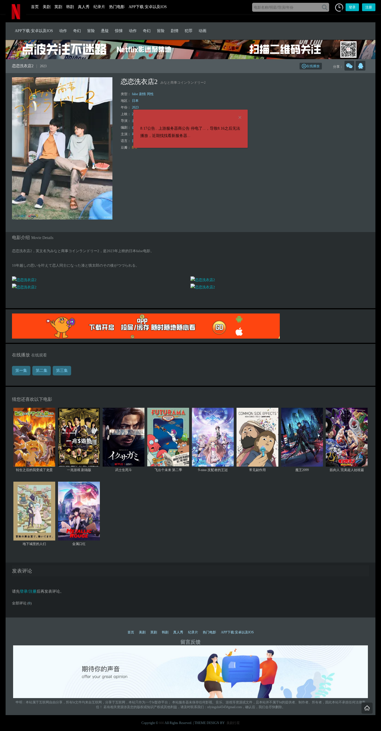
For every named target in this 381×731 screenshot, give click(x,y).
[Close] (240, 117)
